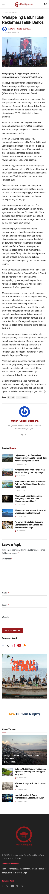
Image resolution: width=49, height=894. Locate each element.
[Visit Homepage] (24, 4)
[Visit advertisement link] (24, 676)
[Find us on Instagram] (13, 645)
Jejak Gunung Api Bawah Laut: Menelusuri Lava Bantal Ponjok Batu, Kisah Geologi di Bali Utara (31, 458)
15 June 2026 (21, 531)
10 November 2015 (12, 33)
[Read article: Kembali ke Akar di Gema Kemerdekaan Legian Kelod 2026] (7, 798)
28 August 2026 (10, 762)
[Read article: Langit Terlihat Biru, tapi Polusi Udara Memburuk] (24, 751)
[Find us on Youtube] (19, 645)
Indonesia (17, 858)
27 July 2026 (20, 476)
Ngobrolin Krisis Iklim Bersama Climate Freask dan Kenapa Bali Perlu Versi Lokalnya (29, 524)
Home (4, 12)
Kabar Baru (13, 12)
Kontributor (25, 869)
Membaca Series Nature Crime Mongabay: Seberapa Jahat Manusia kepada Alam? (28, 498)
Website (5, 617)
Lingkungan (22, 397)
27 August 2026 (21, 789)
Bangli (11, 397)
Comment (7, 558)
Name (5, 592)
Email (5, 605)
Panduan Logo (21, 873)
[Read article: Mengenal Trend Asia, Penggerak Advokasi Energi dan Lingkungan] (7, 472)
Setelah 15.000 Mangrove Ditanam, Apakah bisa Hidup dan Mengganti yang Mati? (30, 771)
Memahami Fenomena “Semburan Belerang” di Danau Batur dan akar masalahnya (30, 484)
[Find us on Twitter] (8, 645)
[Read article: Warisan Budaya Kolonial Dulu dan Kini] (7, 786)
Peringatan (13, 869)
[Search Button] (45, 4)
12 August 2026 (21, 464)
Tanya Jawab (7, 873)
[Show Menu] (3, 4)
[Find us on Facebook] (3, 645)
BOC (11, 858)
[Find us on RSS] (25, 645)
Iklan (4, 869)
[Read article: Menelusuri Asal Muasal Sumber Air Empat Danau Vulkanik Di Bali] (7, 513)
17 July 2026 (20, 504)
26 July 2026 (20, 490)
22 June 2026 (21, 516)
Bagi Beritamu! (38, 869)
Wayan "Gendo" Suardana (20, 29)
